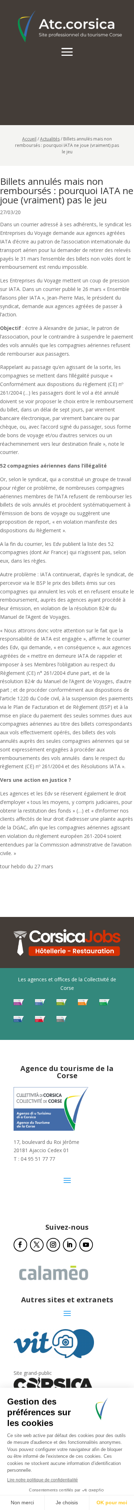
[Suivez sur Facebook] (20, 1245)
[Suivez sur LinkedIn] (69, 1245)
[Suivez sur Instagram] (53, 1245)
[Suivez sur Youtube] (86, 1245)
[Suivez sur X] (37, 1245)
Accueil (29, 139)
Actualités (50, 139)
